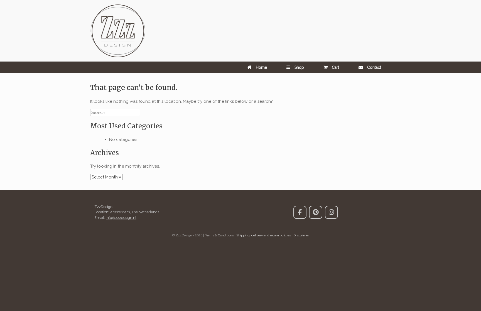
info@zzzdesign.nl (121, 218)
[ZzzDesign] (117, 30)
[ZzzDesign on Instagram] (331, 212)
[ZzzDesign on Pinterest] (315, 212)
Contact (374, 67)
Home (261, 67)
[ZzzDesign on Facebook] (299, 212)
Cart (335, 67)
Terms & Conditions (219, 235)
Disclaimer (301, 235)
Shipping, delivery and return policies (263, 235)
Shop (299, 67)
